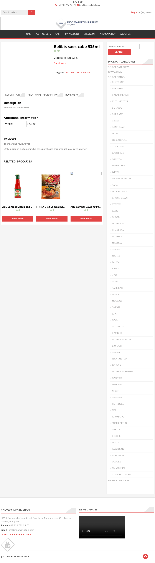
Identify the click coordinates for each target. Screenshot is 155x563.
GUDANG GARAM (121, 474)
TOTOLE (116, 461)
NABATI (116, 281)
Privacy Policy (107, 34)
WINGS (115, 172)
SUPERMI (117, 384)
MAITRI (116, 256)
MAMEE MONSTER (122, 178)
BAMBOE (117, 333)
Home (28, 34)
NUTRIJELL (118, 404)
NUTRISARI (118, 326)
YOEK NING (118, 146)
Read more (17, 219)
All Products (43, 34)
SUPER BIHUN (119, 423)
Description (12, 95)
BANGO (116, 268)
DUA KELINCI (119, 191)
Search (119, 52)
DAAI (115, 133)
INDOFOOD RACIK (122, 339)
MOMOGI (117, 301)
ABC (114, 275)
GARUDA (117, 159)
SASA (115, 185)
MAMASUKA (118, 468)
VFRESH (116, 204)
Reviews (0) (71, 95)
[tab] (13, 95)
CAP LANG (117, 114)
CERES (115, 120)
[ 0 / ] (146, 13)
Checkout (89, 34)
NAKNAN (117, 397)
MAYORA (117, 243)
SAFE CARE (118, 288)
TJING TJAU (118, 127)
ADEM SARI (118, 449)
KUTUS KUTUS (120, 101)
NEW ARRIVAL (115, 72)
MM (114, 410)
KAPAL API (118, 153)
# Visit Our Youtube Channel (17, 534)
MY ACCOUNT (72, 34)
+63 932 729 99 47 (66, 5)
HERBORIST (118, 88)
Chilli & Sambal (82, 72)
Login (134, 12)
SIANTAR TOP (119, 359)
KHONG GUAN (120, 198)
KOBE (115, 211)
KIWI (114, 314)
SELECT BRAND (116, 77)
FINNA (115, 294)
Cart (58, 34)
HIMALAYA (118, 230)
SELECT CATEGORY (118, 67)
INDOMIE (117, 236)
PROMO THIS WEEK (118, 481)
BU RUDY (117, 108)
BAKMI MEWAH (120, 95)
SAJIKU (116, 307)
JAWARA (116, 365)
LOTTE (115, 442)
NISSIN (115, 391)
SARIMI (116, 352)
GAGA (115, 320)
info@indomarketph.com (89, 5)
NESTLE (116, 429)
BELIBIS (70, 72)
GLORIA (116, 217)
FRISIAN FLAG (119, 140)
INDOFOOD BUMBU (122, 371)
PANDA (116, 262)
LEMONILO (118, 455)
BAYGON (117, 346)
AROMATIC (118, 417)
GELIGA (116, 249)
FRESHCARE (118, 165)
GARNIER (117, 378)
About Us (125, 34)
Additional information (43, 95)
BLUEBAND (118, 82)
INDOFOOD (118, 223)
